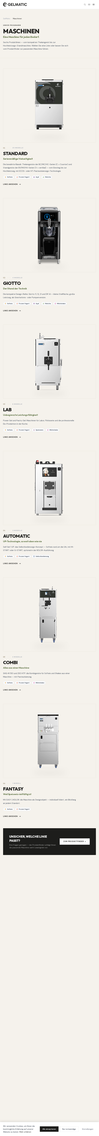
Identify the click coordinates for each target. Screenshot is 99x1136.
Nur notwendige (69, 1129)
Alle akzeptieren (49, 1129)
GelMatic (6, 19)
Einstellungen (87, 1129)
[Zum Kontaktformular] (89, 4)
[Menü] (93, 4)
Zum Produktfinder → (74, 841)
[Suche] (85, 4)
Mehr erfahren (25, 1132)
